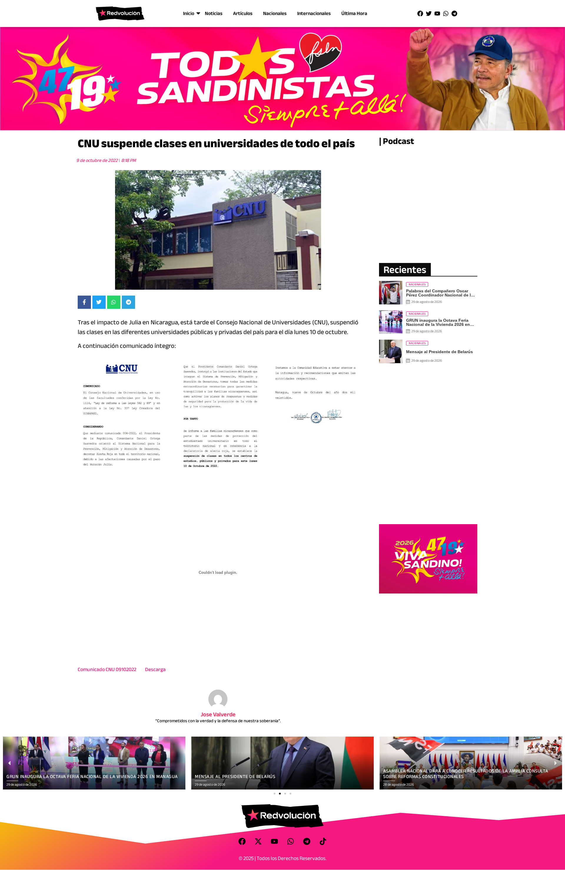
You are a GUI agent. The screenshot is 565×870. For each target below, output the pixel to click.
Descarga (155, 669)
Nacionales (275, 13)
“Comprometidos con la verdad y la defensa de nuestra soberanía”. (218, 721)
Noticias (213, 13)
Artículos (242, 13)
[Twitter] (428, 13)
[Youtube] (437, 13)
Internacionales (314, 13)
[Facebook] (420, 13)
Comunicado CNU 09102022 (107, 669)
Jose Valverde (218, 714)
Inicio (188, 13)
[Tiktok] (323, 841)
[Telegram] (454, 13)
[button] (274, 793)
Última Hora (354, 13)
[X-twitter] (258, 841)
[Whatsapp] (445, 13)
